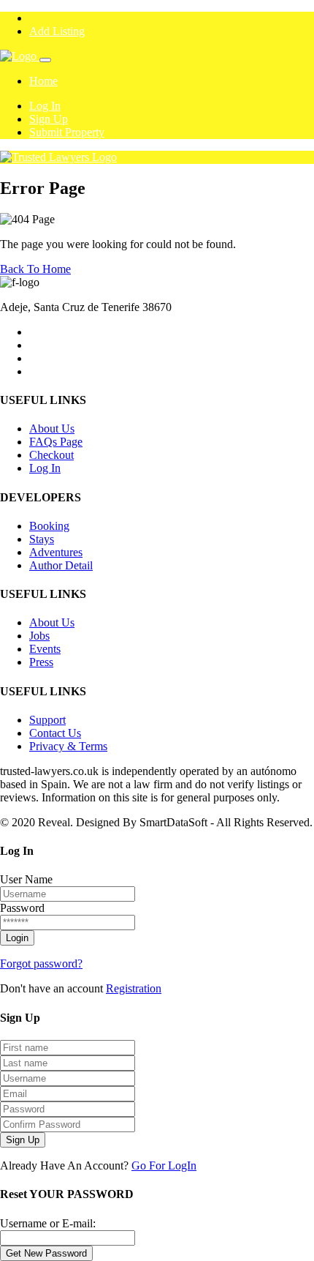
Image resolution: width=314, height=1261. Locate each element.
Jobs (39, 635)
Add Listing (57, 31)
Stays (41, 539)
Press (41, 662)
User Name (26, 879)
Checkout (51, 455)
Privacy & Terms (68, 746)
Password (22, 908)
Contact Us (55, 733)
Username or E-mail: (48, 1223)
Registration (133, 988)
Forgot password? (41, 963)
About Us (51, 428)
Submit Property (66, 132)
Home (43, 81)
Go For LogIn (163, 1165)
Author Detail (61, 565)
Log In (45, 106)
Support (47, 720)
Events (45, 649)
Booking (49, 526)
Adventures (56, 552)
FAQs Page (56, 441)
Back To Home (35, 269)
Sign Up (48, 119)
